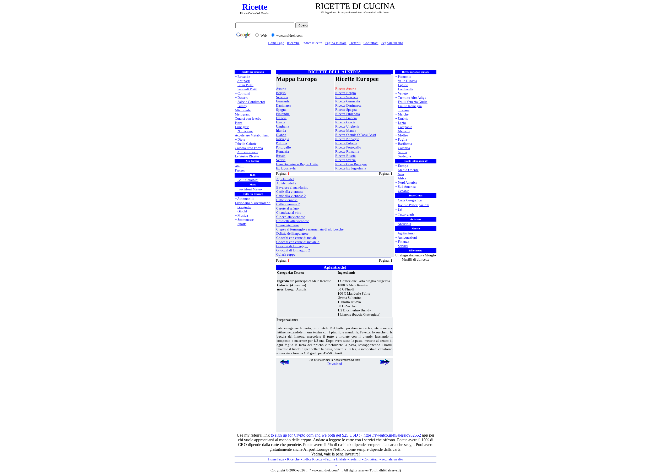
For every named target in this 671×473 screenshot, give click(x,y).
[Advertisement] (373, 30)
